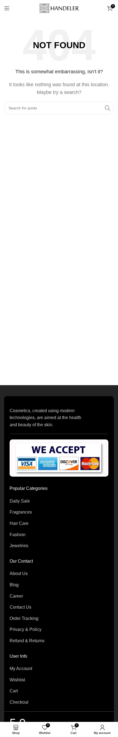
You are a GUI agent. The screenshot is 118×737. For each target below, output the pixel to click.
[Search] (107, 108)
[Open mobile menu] (6, 8)
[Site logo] (59, 8)
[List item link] (59, 501)
